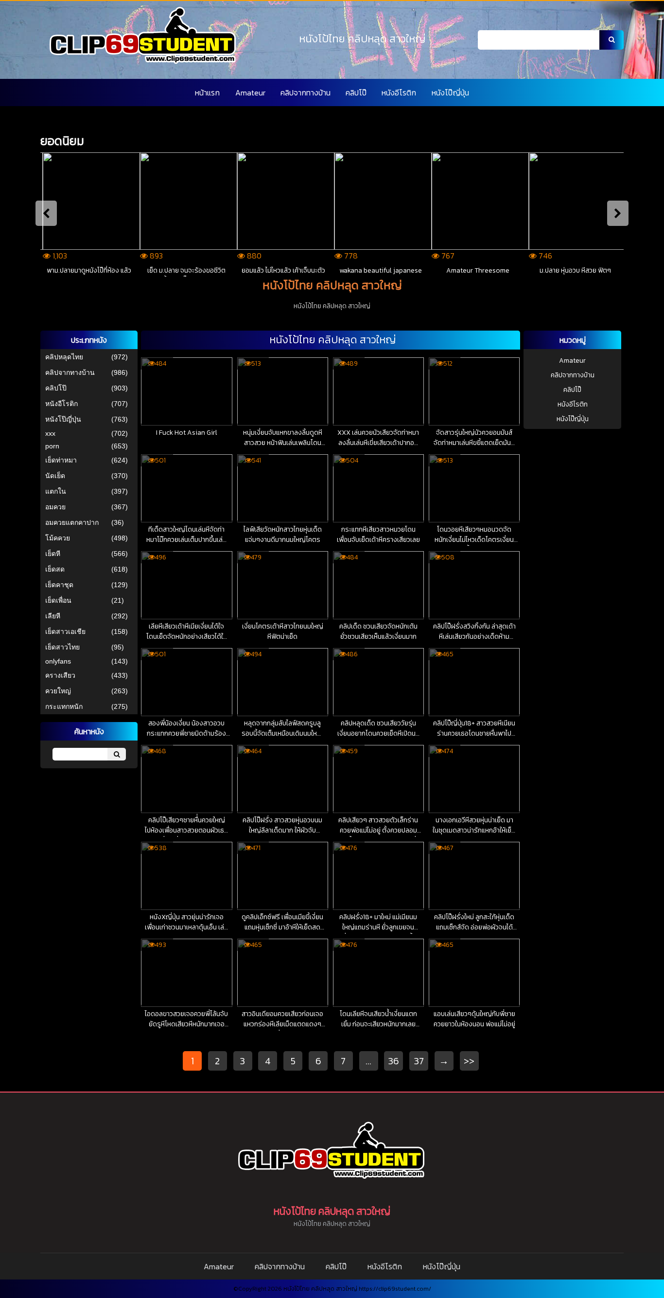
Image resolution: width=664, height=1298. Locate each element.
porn (52, 446)
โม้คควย (57, 538)
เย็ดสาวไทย (62, 647)
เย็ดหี (52, 553)
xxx (50, 433)
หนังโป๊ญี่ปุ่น (450, 92)
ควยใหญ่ (58, 691)
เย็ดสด (55, 569)
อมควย (55, 507)
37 (419, 1061)
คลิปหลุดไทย (64, 357)
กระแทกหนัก (64, 706)
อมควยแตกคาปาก (72, 522)
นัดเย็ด (55, 476)
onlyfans (58, 661)
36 (393, 1061)
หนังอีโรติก (399, 92)
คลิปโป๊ (356, 92)
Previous (46, 213)
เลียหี (52, 616)
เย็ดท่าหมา (61, 460)
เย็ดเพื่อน (58, 600)
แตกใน (55, 491)
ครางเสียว (60, 675)
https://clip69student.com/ (395, 1288)
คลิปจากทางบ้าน (305, 92)
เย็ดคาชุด (59, 585)
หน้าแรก (207, 92)
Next (618, 213)
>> (469, 1061)
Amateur (250, 92)
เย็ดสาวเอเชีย (65, 631)
